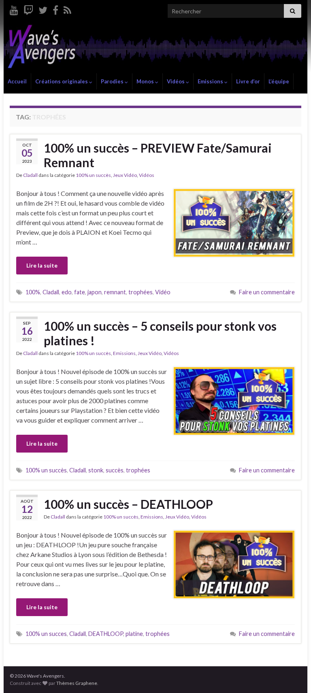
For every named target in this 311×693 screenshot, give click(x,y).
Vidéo (162, 292)
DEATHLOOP (105, 633)
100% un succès (93, 175)
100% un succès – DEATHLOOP (128, 504)
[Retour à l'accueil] (155, 47)
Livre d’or (248, 81)
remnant (115, 292)
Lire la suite (42, 265)
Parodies (113, 81)
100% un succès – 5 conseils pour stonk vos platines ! (160, 333)
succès (115, 470)
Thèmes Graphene (76, 683)
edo (67, 292)
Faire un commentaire (267, 292)
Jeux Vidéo (125, 175)
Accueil (17, 81)
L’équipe (278, 81)
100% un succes (46, 633)
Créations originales (62, 81)
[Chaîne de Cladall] (14, 9)
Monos (145, 81)
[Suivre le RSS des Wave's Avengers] (67, 9)
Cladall (30, 175)
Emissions (211, 81)
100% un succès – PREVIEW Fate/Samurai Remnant (158, 155)
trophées (140, 292)
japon (94, 292)
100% (33, 292)
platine (134, 633)
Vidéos (176, 81)
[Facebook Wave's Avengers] (55, 9)
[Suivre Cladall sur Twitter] (42, 9)
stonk (95, 470)
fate (79, 292)
